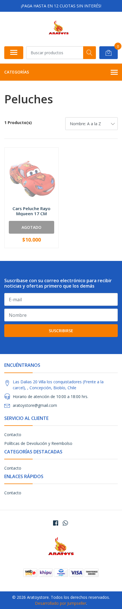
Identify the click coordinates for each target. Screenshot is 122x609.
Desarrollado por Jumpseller (60, 603)
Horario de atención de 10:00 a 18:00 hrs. (50, 396)
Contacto (12, 434)
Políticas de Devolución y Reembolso (38, 443)
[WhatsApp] (65, 523)
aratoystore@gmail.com (35, 405)
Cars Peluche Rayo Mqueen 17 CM (31, 211)
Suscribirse (61, 330)
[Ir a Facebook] (55, 523)
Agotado (31, 227)
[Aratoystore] (58, 29)
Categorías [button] (16, 72)
